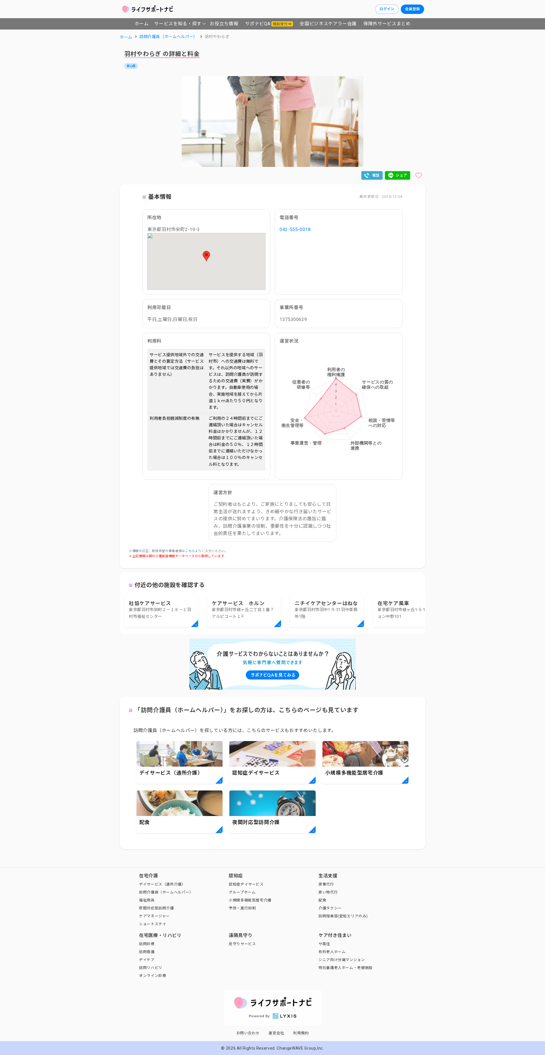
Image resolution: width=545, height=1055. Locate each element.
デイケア (147, 960)
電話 (376, 175)
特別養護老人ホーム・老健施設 (345, 968)
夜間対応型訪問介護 (156, 908)
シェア (401, 175)
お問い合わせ (248, 1033)
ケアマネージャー (154, 916)
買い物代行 (328, 892)
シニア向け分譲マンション (341, 960)
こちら (190, 551)
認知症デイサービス (246, 884)
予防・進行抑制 (242, 908)
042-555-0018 (295, 229)
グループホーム (242, 892)
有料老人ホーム (331, 952)
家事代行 (326, 884)
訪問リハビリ (150, 968)
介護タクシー (330, 908)
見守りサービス (242, 944)
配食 (322, 900)
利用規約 (301, 1033)
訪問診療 (147, 944)
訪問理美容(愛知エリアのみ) (343, 916)
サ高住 (324, 944)
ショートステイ (152, 924)
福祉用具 (147, 900)
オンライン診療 (152, 976)
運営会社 (276, 1033)
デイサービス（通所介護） (162, 884)
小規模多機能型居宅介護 (250, 900)
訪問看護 (147, 952)
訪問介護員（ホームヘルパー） (166, 892)
